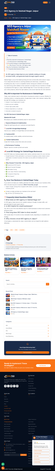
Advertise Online (31, 458)
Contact (6, 406)
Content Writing (37, 461)
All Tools (7, 419)
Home (5, 17)
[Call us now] (3, 468)
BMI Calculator (7, 428)
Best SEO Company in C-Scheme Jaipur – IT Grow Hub (24, 303)
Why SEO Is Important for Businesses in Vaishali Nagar (19, 59)
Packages (6, 401)
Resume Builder (8, 421)
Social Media (9, 328)
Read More (8, 272)
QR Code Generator (8, 438)
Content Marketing (32, 388)
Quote (45, 2)
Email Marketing (9, 336)
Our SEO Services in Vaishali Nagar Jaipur (17, 61)
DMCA (29, 453)
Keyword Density (31, 424)
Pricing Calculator (8, 410)
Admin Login (6, 413)
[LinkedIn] (11, 386)
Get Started (42, 365)
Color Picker (30, 421)
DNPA (29, 456)
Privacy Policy (31, 446)
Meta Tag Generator (32, 426)
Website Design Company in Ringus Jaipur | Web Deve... (24, 294)
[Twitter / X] (8, 386)
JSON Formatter (7, 433)
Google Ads (30, 385)
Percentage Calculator (9, 431)
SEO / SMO (36, 456)
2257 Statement (31, 449)
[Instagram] (14, 386)
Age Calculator (7, 424)
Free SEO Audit (7, 408)
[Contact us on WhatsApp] (3, 464)
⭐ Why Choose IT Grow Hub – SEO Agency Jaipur (19, 65)
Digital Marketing (37, 453)
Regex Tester (31, 433)
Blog (10, 17)
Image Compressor (32, 419)
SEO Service (31, 378)
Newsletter (30, 460)
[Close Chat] (52, 438)
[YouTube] (17, 386)
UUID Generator (31, 428)
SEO (7, 325)
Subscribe (23, 455)
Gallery (29, 463)
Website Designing (38, 450)
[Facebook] (5, 386)
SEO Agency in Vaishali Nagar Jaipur (19, 311)
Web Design (8, 333)
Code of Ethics (31, 451)
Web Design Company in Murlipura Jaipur (21, 298)
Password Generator (8, 435)
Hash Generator (31, 431)
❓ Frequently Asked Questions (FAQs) (16, 69)
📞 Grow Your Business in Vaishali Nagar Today (17, 67)
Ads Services (37, 459)
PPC (7, 330)
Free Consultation (27, 352)
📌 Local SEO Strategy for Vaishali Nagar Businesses (19, 63)
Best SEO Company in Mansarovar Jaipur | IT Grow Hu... (24, 307)
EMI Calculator (7, 426)
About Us (6, 399)
